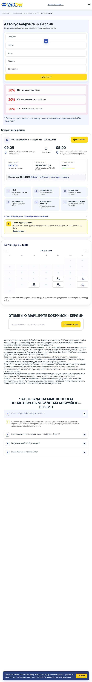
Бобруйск (29, 13)
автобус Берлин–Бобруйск (14, 383)
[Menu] (89, 4)
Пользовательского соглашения (57, 677)
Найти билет (46, 77)
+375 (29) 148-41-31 (55, 4)
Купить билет (79, 139)
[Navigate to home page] (12, 4)
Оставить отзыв (71, 324)
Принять (81, 676)
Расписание (17, 13)
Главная (5, 13)
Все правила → (19, 231)
